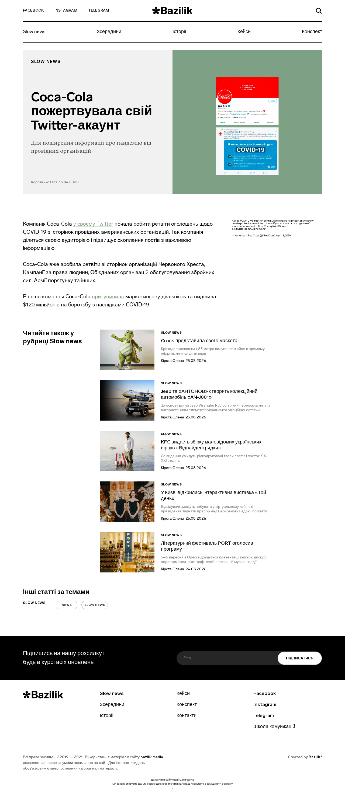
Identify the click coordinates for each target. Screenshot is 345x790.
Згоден (172, 788)
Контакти (186, 716)
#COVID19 (246, 220)
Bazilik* (315, 757)
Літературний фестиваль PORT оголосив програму (207, 546)
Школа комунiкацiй (274, 727)
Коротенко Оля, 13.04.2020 (55, 182)
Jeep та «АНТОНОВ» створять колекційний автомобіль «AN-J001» (209, 394)
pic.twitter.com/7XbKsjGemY (249, 229)
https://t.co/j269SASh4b (271, 226)
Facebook (33, 11)
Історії (179, 32)
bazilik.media (151, 757)
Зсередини (109, 32)
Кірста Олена (172, 361)
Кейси (244, 32)
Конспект (312, 32)
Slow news (34, 32)
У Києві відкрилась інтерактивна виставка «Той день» (213, 496)
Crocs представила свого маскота (200, 341)
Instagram (65, 11)
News (67, 605)
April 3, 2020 (283, 235)
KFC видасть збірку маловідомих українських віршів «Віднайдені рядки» (211, 445)
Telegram (98, 11)
